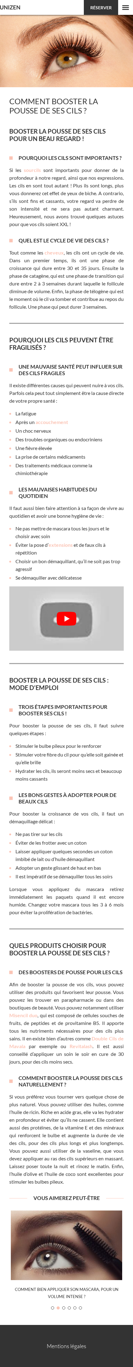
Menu (125, 7)
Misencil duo (23, 1015)
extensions (61, 545)
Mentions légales (66, 1346)
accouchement (52, 422)
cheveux (54, 252)
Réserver (101, 7)
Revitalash (81, 1046)
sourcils (32, 170)
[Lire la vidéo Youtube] (66, 618)
